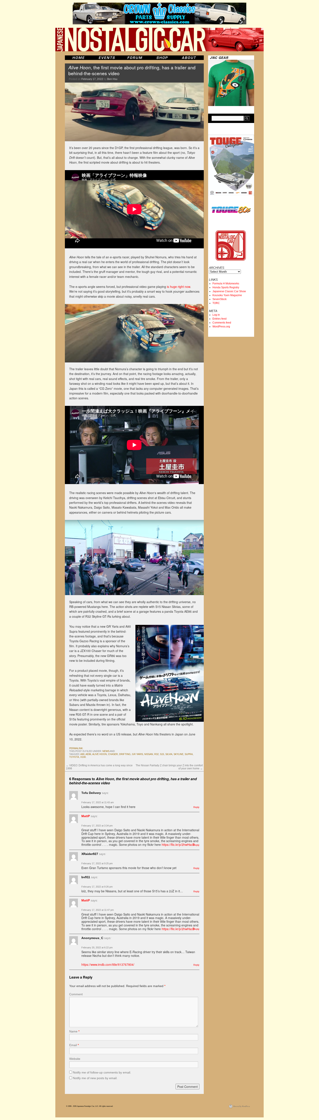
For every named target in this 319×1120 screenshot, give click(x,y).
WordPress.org (221, 326)
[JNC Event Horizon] (107, 57)
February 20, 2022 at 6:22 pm (97, 947)
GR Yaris (137, 754)
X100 (83, 757)
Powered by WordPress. (241, 1106)
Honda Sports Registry (225, 287)
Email (74, 1045)
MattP (85, 816)
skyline (178, 754)
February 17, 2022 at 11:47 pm (97, 910)
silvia (168, 754)
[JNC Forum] (135, 57)
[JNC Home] (78, 57)
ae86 (88, 754)
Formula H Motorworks (225, 283)
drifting (125, 754)
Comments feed (221, 322)
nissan (148, 754)
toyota (74, 757)
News (105, 751)
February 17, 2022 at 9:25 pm (97, 863)
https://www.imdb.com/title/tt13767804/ (107, 964)
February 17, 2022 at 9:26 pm (97, 886)
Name (74, 1031)
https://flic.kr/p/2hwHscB (178, 844)
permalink (76, 748)
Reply (196, 807)
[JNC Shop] (162, 57)
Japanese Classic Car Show (229, 291)
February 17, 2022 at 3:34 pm (97, 825)
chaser (113, 754)
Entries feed (219, 318)
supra (189, 754)
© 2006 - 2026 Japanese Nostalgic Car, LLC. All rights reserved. (89, 1106)
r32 (156, 754)
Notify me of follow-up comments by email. (102, 1072)
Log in (216, 314)
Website (74, 1058)
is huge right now (178, 286)
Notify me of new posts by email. (95, 1078)
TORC (216, 303)
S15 (162, 754)
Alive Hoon (99, 754)
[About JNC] (189, 57)
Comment (76, 994)
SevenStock (219, 299)
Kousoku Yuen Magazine (227, 295)
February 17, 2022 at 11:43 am (97, 802)
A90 (82, 754)
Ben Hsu (112, 79)
